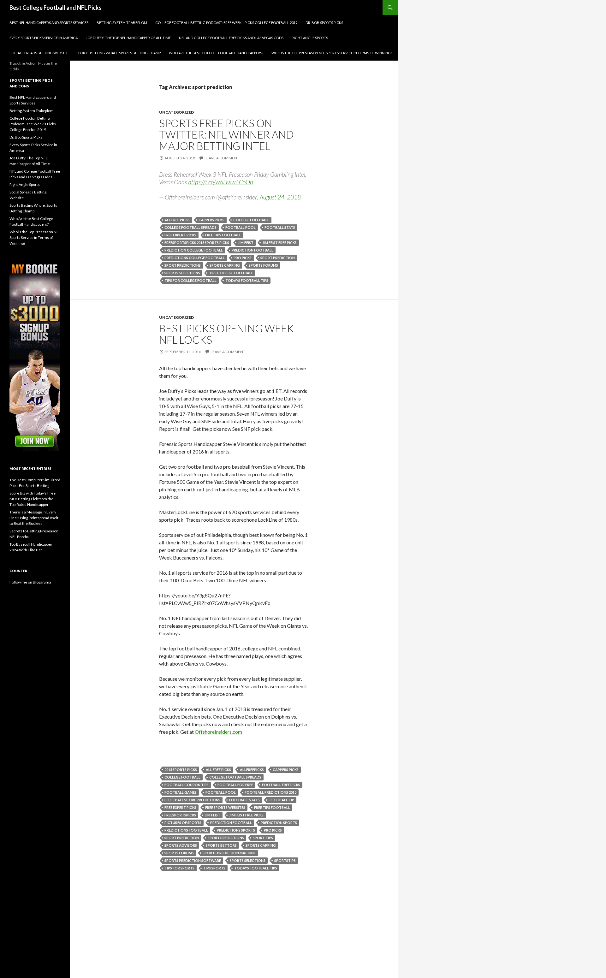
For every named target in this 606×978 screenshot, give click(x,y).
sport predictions (182, 265)
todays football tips (246, 280)
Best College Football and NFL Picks (55, 7)
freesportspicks (180, 815)
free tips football (223, 235)
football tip (281, 800)
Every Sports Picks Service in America (43, 38)
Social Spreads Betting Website (38, 53)
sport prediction (277, 258)
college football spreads (190, 227)
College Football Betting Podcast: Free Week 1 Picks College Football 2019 (226, 23)
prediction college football (193, 250)
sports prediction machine (229, 853)
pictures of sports (182, 823)
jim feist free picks (279, 242)
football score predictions (192, 800)
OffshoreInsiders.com (218, 732)
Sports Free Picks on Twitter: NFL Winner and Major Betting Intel (226, 134)
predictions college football (194, 258)
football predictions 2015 (270, 792)
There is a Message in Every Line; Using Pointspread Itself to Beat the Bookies (33, 518)
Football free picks (281, 785)
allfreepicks (252, 770)
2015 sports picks (180, 770)
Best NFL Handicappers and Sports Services (48, 23)
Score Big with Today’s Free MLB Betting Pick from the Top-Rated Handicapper (32, 499)
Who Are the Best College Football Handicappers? (216, 53)
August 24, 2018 (280, 197)
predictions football (186, 830)
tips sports (214, 868)
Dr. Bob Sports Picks (324, 23)
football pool (240, 227)
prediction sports (279, 823)
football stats (279, 227)
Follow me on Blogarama (30, 582)
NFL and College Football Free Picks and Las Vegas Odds (231, 38)
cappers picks (211, 220)
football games (180, 792)
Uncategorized (176, 112)
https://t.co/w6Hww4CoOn (220, 182)
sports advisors (180, 845)
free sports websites (225, 807)
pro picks (243, 258)
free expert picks (180, 235)
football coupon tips (186, 785)
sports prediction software (192, 860)
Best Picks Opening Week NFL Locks (226, 334)
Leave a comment (222, 158)
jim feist (245, 242)
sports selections (182, 273)
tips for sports (179, 868)
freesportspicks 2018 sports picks (196, 242)
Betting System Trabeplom (122, 23)
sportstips (285, 860)
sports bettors (221, 845)
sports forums (263, 265)
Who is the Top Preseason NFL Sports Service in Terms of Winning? (331, 53)
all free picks (177, 220)
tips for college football (190, 280)
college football (251, 220)
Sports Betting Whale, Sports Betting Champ (118, 53)
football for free (235, 785)
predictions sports (236, 830)
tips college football (231, 273)
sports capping (225, 265)
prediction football (252, 250)
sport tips (263, 838)
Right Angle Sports (310, 38)
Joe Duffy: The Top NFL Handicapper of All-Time (128, 38)
